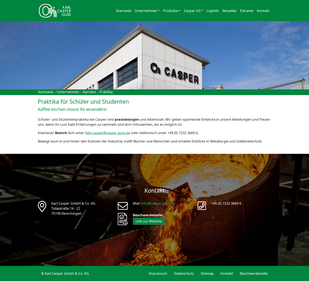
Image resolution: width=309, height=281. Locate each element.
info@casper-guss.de (158, 203)
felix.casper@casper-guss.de (107, 133)
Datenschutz (184, 273)
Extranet (247, 10)
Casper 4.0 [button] (192, 10)
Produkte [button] (170, 10)
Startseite (123, 10)
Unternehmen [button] (146, 10)
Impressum (158, 273)
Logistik (212, 10)
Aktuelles (229, 10)
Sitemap (207, 273)
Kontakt (263, 10)
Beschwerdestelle (254, 273)
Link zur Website (149, 221)
